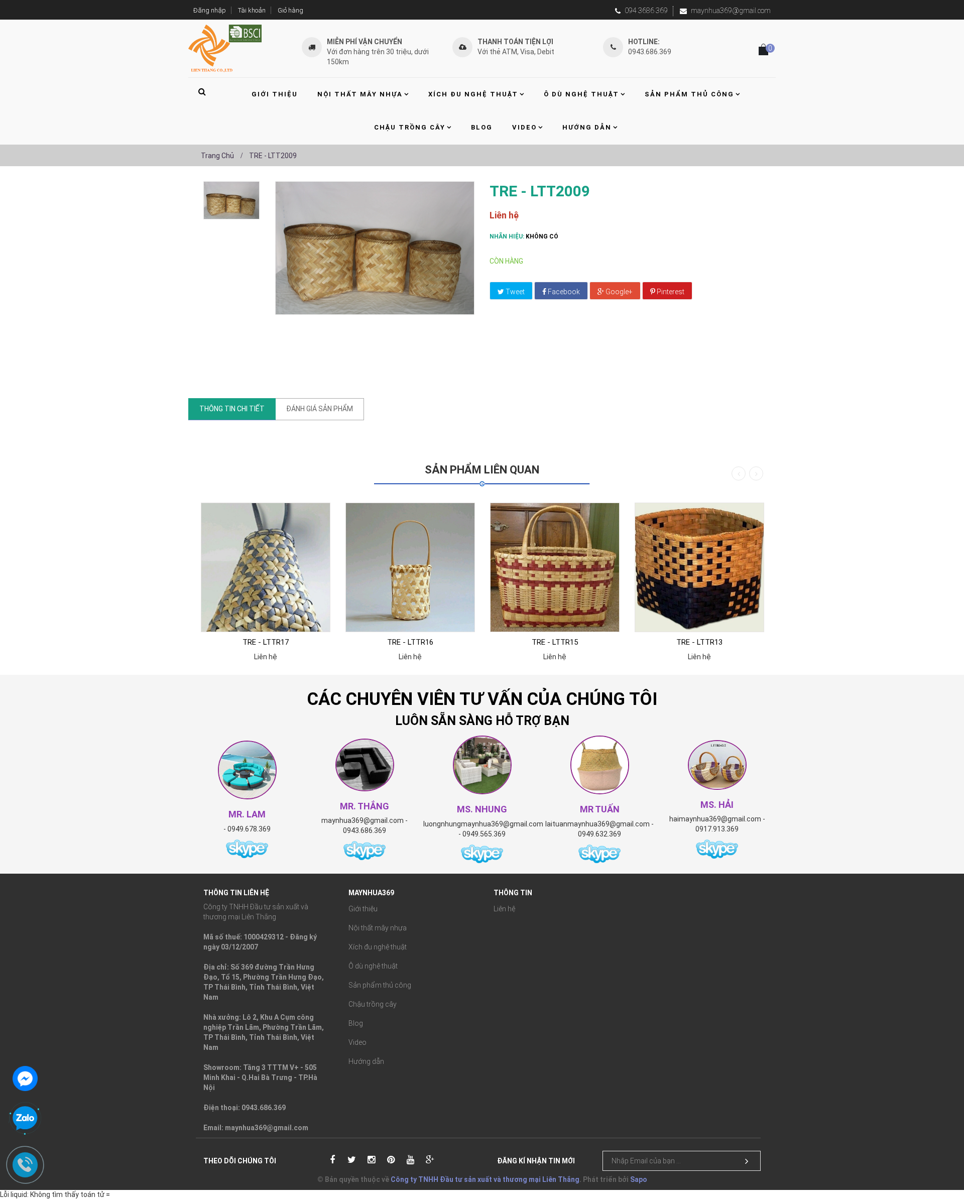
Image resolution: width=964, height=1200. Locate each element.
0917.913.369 (717, 829)
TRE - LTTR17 (266, 642)
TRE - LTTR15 (555, 642)
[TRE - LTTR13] (699, 567)
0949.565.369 (484, 834)
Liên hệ (504, 909)
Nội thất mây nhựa (377, 928)
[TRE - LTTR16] (410, 567)
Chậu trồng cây (372, 1004)
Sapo (638, 1179)
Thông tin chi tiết (232, 409)
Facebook (563, 292)
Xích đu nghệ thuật (377, 947)
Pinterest (669, 292)
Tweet (514, 292)
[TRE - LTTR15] (555, 567)
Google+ (618, 292)
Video (357, 1042)
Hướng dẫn (366, 1061)
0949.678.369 (249, 829)
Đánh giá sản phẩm (319, 409)
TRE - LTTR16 (410, 642)
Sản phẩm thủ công (379, 985)
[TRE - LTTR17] (265, 567)
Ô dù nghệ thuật (373, 966)
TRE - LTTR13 (699, 642)
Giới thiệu (363, 909)
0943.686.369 (364, 830)
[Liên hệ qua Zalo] (25, 1118)
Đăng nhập (209, 10)
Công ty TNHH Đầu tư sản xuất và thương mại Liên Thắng (485, 1179)
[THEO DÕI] (747, 1161)
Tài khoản (252, 10)
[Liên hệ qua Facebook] (25, 1077)
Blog (355, 1023)
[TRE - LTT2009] (231, 200)
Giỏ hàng (290, 10)
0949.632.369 (599, 834)
